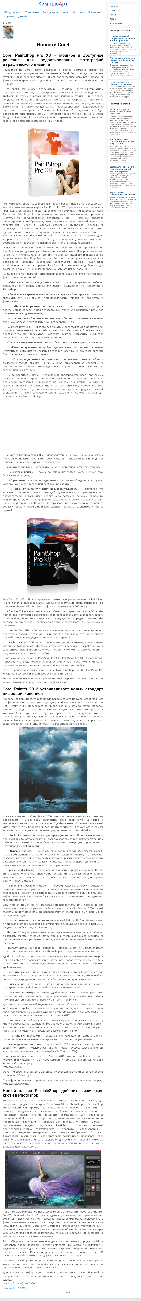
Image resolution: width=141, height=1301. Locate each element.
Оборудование (13, 12)
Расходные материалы (56, 12)
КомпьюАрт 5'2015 (14, 1288)
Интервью (79, 12)
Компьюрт (53, 3)
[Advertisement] (53, 425)
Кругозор (9, 16)
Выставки (94, 12)
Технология (32, 12)
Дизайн (22, 16)
